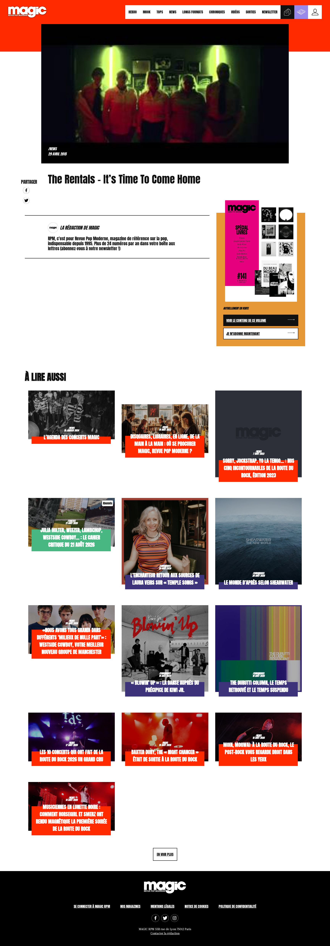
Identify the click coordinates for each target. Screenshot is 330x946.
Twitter (26, 200)
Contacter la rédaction (165, 933)
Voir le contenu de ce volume (246, 320)
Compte (315, 12)
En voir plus (165, 854)
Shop (287, 12)
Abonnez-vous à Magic (301, 12)
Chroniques (217, 12)
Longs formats (192, 12)
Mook (146, 12)
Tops (160, 12)
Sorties (251, 12)
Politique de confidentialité (237, 906)
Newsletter (269, 12)
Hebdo (133, 12)
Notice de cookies (196, 906)
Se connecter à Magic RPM (92, 906)
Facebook (26, 190)
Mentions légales (162, 906)
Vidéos (235, 12)
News (172, 12)
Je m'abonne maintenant (243, 333)
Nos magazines (130, 906)
